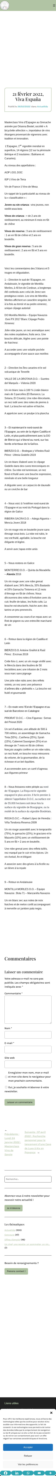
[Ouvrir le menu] (54, 5)
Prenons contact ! (16, 1271)
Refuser (28, 1455)
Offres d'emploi (12, 1239)
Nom (8, 1028)
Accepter (28, 1447)
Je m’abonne (13, 1208)
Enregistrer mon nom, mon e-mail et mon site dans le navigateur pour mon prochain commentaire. (29, 1076)
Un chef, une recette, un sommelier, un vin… (27, 1244)
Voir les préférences (28, 1464)
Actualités (42, 106)
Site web (10, 1057)
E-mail (9, 1043)
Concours (9, 1235)
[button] (51, 1412)
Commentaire (14, 993)
